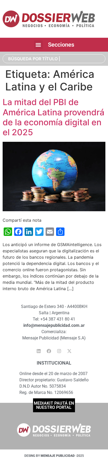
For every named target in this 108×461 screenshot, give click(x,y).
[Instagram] (59, 350)
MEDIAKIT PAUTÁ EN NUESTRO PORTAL (54, 405)
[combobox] (54, 58)
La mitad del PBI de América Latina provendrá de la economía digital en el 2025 (53, 117)
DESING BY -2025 (54, 456)
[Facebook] (49, 350)
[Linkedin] (38, 350)
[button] (38, 44)
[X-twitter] (69, 350)
